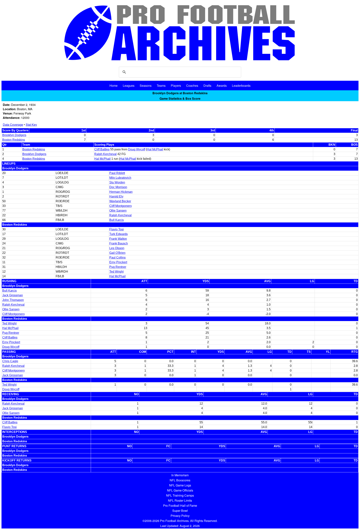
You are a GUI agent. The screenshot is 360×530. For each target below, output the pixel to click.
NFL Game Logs (180, 485)
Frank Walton (118, 238)
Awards (222, 85)
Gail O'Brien (117, 252)
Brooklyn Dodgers (14, 135)
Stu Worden (117, 182)
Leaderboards (241, 85)
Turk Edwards (118, 234)
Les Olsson (116, 248)
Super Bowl (180, 510)
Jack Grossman (12, 295)
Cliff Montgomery (120, 205)
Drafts (207, 85)
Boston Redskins (13, 139)
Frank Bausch (118, 243)
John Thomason (13, 300)
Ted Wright (116, 271)
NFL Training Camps (180, 495)
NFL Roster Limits (180, 500)
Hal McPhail (155, 149)
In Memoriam (180, 475)
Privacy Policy (180, 515)
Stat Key (31, 124)
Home (114, 85)
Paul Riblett (117, 173)
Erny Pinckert (118, 262)
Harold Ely (116, 196)
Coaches (192, 85)
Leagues (128, 85)
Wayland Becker (120, 201)
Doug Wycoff (136, 149)
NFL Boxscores (180, 480)
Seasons (146, 85)
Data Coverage (13, 124)
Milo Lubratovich (120, 177)
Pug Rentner (117, 266)
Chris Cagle (10, 361)
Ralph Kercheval (105, 154)
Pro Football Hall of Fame (180, 505)
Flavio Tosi (116, 229)
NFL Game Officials (180, 490)
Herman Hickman (121, 191)
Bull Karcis (116, 220)
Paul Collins (117, 257)
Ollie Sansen (118, 210)
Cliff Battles (102, 149)
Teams (161, 85)
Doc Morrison (118, 187)
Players (176, 85)
